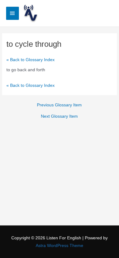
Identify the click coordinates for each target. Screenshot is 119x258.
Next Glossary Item (59, 116)
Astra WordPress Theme (59, 245)
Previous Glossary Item (59, 105)
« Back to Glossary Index (30, 59)
